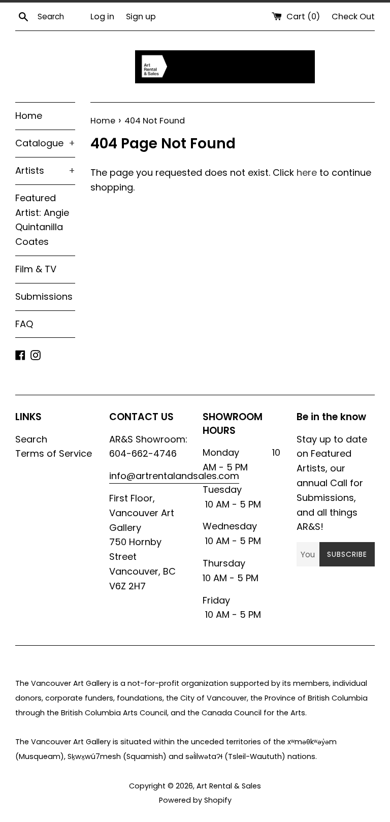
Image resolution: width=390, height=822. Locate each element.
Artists (45, 170)
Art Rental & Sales (229, 786)
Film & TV (35, 269)
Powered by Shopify (195, 800)
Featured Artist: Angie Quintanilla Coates (42, 220)
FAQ (24, 324)
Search (31, 439)
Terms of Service (53, 453)
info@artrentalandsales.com (174, 475)
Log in (102, 16)
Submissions (44, 296)
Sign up (141, 16)
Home (28, 115)
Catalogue (45, 143)
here (307, 172)
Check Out (353, 16)
